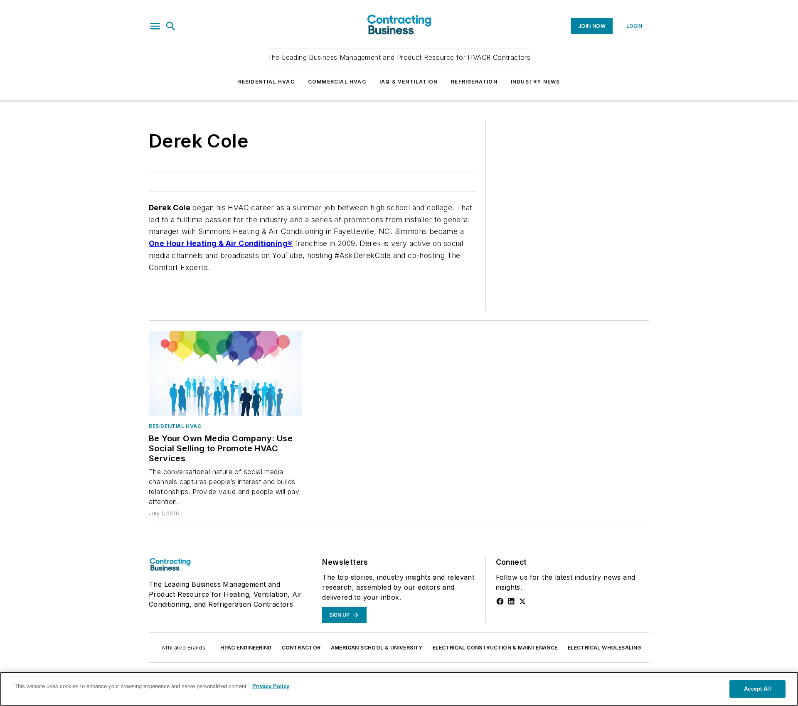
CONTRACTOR (301, 648)
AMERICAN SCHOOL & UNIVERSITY (377, 648)
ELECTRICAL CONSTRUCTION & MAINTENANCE (495, 648)
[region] (399, 689)
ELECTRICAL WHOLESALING (604, 648)
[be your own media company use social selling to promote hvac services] (225, 373)
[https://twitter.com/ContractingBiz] (522, 601)
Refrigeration (474, 82)
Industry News (535, 82)
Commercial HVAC (337, 82)
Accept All (757, 689)
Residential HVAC (266, 82)
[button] (155, 26)
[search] (171, 26)
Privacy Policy (270, 686)
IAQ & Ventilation (408, 82)
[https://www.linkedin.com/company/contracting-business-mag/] (511, 601)
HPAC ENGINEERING (245, 648)
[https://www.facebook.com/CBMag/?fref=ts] (500, 601)
